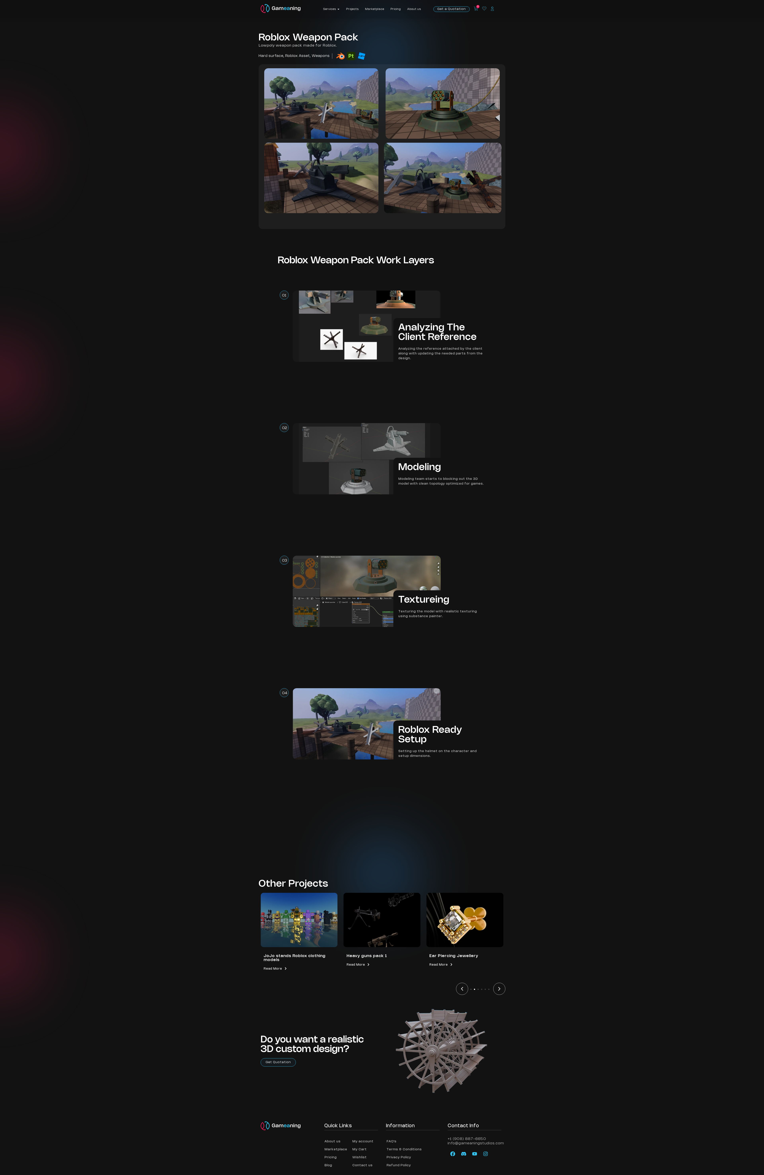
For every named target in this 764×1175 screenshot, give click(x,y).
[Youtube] (474, 1154)
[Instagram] (485, 1154)
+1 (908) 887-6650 (467, 1139)
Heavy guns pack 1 (284, 956)
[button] (462, 989)
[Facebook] (453, 1154)
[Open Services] (338, 9)
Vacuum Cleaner (447, 956)
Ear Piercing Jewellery (371, 956)
